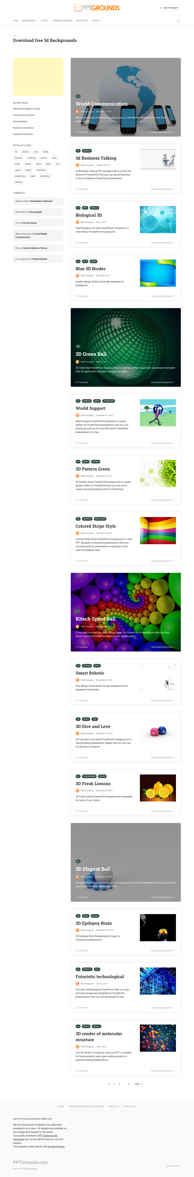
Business (86, 151)
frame (38, 164)
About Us (114, 1106)
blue (36, 152)
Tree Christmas (29, 222)
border (45, 152)
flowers (28, 164)
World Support (90, 408)
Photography (35, 211)
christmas (31, 158)
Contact (96, 21)
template (18, 182)
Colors (44, 21)
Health (95, 916)
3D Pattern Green (93, 469)
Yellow (102, 776)
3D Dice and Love (93, 726)
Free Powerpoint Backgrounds (86, 1106)
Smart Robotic (90, 673)
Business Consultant (23, 127)
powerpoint (41, 170)
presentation (20, 176)
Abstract (87, 519)
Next (137, 1084)
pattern (28, 170)
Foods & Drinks (89, 776)
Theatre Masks (39, 258)
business (18, 158)
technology (44, 176)
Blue (85, 208)
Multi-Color (100, 519)
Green (93, 261)
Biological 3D (89, 215)
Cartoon (86, 665)
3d (16, 152)
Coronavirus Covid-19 (23, 114)
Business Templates (63, 21)
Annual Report (20, 121)
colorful (44, 158)
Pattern (95, 461)
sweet (32, 176)
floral (54, 158)
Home (15, 21)
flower (17, 164)
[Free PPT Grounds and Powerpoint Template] (97, 8)
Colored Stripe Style (96, 526)
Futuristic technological (100, 976)
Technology (109, 401)
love (57, 164)
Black (85, 916)
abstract (25, 152)
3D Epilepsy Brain (94, 923)
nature (17, 170)
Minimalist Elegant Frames (26, 108)
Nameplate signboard (41, 201)
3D (78, 151)
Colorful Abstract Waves (35, 248)
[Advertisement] (38, 77)
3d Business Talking (96, 158)
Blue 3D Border (91, 268)
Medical (94, 208)
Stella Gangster (87, 165)
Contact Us (130, 1106)
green (48, 164)
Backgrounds (28, 21)
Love (95, 719)
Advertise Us (82, 21)
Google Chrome (56, 1146)
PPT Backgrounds (29, 1169)
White (97, 665)
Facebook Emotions (23, 134)
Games (86, 719)
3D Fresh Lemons (93, 783)
